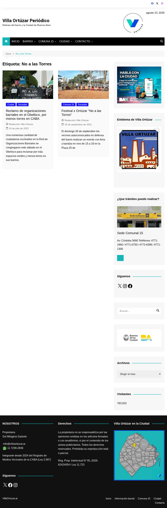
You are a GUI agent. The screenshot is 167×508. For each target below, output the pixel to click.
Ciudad (11, 104)
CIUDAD (64, 41)
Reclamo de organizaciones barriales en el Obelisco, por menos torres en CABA (26, 114)
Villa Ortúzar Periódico (25, 20)
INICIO (15, 41)
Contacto (160, 502)
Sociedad (22, 104)
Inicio (108, 498)
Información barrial (124, 498)
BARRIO (28, 41)
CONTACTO (82, 41)
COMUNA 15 (46, 41)
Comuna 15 (68, 104)
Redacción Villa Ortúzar (21, 124)
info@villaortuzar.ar (14, 443)
